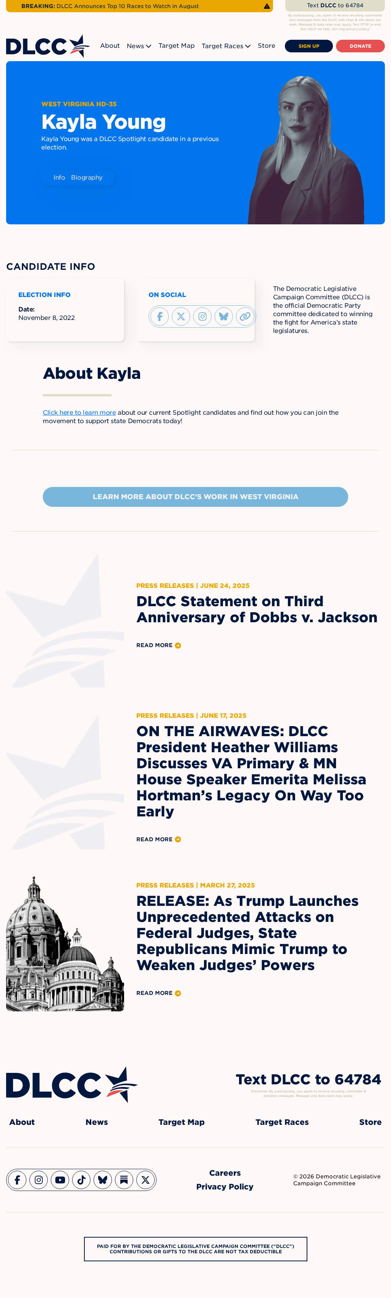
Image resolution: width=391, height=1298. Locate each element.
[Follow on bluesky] (224, 316)
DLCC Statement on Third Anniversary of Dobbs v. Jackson (257, 609)
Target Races (222, 46)
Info (59, 177)
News (135, 46)
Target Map (176, 45)
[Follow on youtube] (60, 1180)
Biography (87, 177)
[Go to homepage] (72, 1084)
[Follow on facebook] (159, 316)
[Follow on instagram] (202, 316)
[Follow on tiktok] (81, 1180)
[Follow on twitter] (181, 316)
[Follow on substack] (124, 1180)
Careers (225, 1173)
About (110, 45)
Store (266, 45)
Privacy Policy (225, 1186)
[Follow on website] (245, 316)
